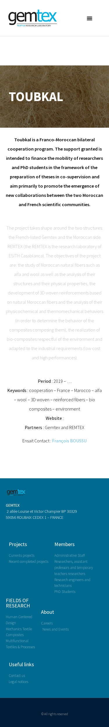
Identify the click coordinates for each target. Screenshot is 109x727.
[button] (89, 18)
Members (64, 544)
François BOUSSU (69, 441)
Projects (18, 544)
